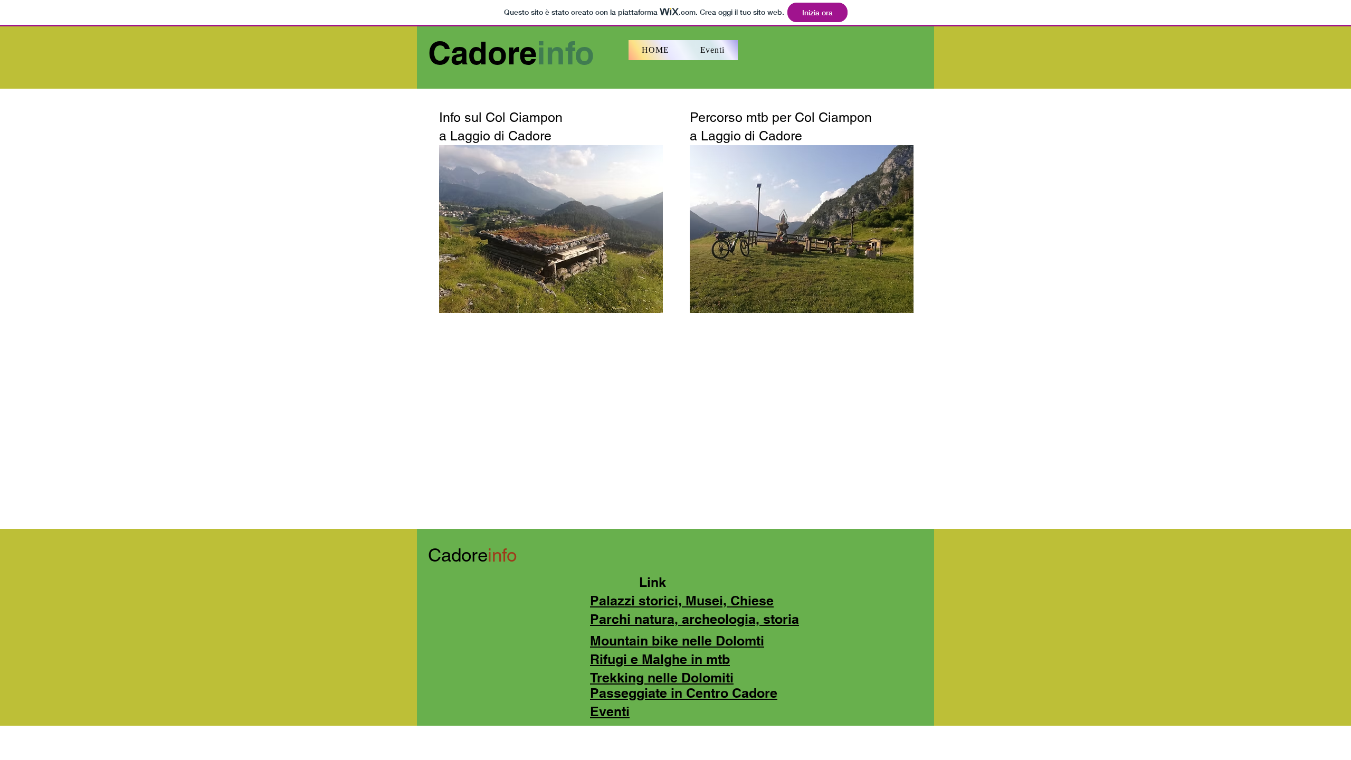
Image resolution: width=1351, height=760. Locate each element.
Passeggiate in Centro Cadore (683, 693)
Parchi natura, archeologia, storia (694, 619)
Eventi (610, 711)
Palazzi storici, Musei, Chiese (682, 601)
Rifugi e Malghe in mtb (660, 659)
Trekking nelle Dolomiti (662, 678)
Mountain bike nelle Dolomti (677, 641)
